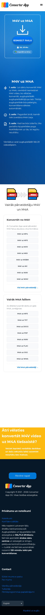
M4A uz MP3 (22, 314)
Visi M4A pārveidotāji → (27, 367)
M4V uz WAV (22, 272)
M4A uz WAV (22, 339)
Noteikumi (7, 518)
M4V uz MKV (22, 253)
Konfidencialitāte (10, 521)
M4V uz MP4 (22, 234)
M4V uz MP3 (22, 240)
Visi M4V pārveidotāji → (27, 288)
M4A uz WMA (22, 359)
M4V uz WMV (22, 279)
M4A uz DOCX (22, 327)
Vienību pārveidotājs (11, 586)
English (6, 603)
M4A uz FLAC (22, 346)
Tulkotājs (6, 589)
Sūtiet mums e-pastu (12, 577)
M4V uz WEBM (22, 260)
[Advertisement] (22, 400)
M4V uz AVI (22, 266)
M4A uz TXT (22, 320)
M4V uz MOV (22, 247)
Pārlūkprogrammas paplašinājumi (18, 592)
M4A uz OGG (22, 352)
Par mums (7, 580)
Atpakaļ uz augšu (31, 611)
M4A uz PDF (22, 333)
